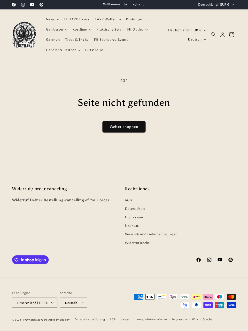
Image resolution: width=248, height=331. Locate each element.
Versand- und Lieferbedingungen (151, 234)
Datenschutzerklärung (90, 319)
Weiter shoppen (124, 127)
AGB (128, 200)
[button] (52, 19)
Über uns (132, 226)
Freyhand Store (33, 319)
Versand (126, 319)
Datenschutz (135, 209)
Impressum (134, 217)
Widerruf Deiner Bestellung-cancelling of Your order (60, 200)
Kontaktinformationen (152, 319)
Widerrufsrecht (137, 243)
